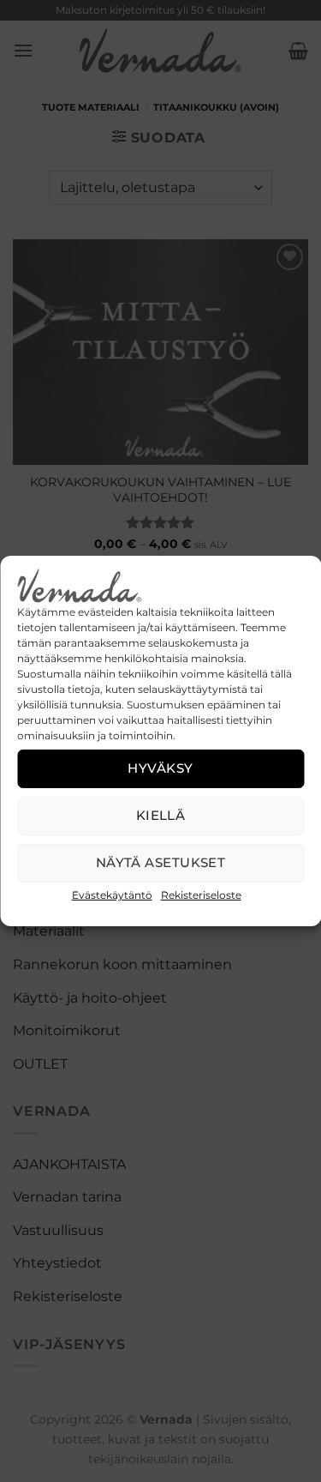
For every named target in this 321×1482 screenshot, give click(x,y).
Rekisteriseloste (201, 895)
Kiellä (161, 815)
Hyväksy (160, 768)
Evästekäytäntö (112, 895)
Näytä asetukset (161, 862)
